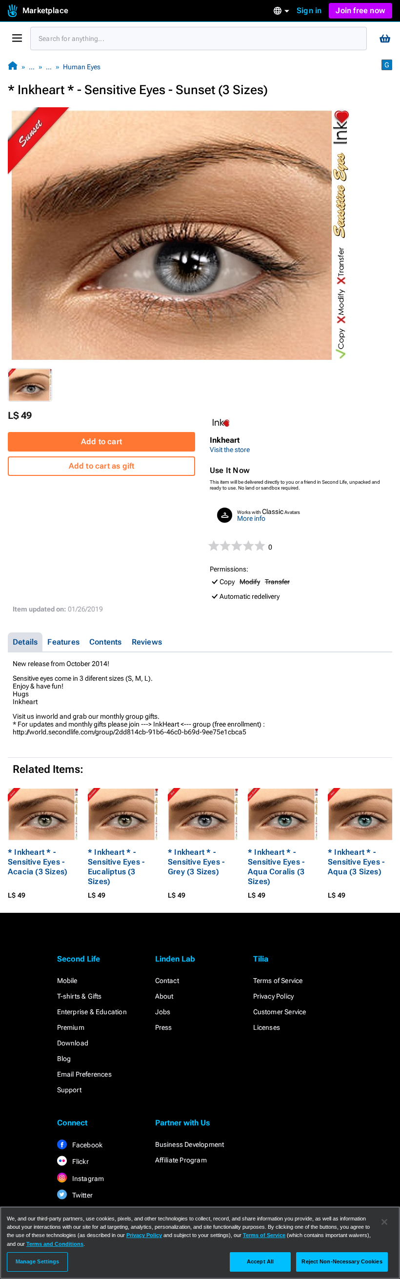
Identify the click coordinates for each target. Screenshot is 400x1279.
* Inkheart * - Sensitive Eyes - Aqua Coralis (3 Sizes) (276, 866)
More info (251, 518)
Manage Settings (38, 1261)
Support (69, 1090)
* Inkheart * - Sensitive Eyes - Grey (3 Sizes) (196, 861)
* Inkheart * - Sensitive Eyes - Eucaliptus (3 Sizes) (116, 866)
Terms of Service (278, 980)
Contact (167, 980)
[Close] (384, 1222)
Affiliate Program (181, 1160)
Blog (64, 1059)
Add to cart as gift (102, 466)
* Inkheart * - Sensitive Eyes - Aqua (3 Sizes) (356, 861)
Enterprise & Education (92, 1012)
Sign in (309, 10)
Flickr (80, 1161)
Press (163, 1027)
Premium (70, 1027)
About (164, 996)
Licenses (266, 1027)
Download (73, 1043)
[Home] (13, 66)
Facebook (87, 1145)
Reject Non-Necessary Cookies (341, 1261)
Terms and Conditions (54, 1244)
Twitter (82, 1195)
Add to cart (101, 441)
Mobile (67, 980)
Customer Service (279, 1012)
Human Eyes (81, 67)
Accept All (260, 1261)
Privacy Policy (273, 996)
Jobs (163, 1012)
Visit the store (230, 449)
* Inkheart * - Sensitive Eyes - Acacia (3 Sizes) (37, 861)
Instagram (87, 1178)
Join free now (360, 10)
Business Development (189, 1144)
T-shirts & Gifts (79, 996)
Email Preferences (84, 1074)
